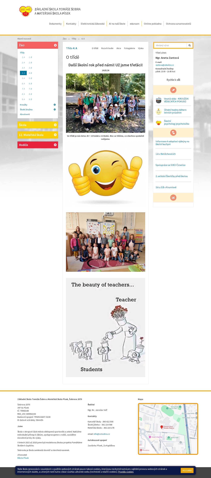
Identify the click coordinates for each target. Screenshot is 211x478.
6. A (23, 83)
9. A (23, 99)
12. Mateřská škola (31, 135)
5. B (30, 78)
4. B (30, 73)
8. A (23, 94)
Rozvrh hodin (107, 48)
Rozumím (187, 470)
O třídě (95, 48)
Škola (22, 125)
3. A (23, 67)
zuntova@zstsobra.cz (165, 65)
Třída (71, 48)
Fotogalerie (129, 48)
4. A (23, 73)
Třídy (22, 52)
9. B (30, 99)
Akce (118, 48)
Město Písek (23, 458)
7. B (30, 88)
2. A (23, 62)
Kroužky (23, 104)
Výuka (140, 48)
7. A (23, 88)
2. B (30, 62)
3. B (30, 67)
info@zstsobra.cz (102, 434)
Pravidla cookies (126, 471)
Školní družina (26, 109)
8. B (30, 94)
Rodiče (23, 145)
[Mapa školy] (168, 429)
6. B (30, 83)
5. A (23, 78)
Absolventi (25, 114)
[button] (190, 45)
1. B (30, 57)
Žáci (21, 45)
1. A (23, 57)
